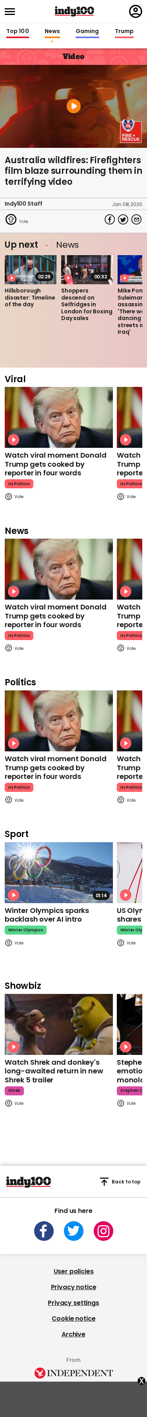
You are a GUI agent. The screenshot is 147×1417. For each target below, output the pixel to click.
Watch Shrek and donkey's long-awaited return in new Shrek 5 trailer (54, 1071)
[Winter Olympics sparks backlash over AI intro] (59, 872)
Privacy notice (73, 1287)
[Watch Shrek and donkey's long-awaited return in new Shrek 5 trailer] (59, 1024)
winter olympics (25, 930)
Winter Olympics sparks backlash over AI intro (47, 914)
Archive (73, 1334)
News (52, 31)
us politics (19, 484)
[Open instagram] (103, 1231)
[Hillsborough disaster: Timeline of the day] (30, 269)
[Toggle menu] (12, 11)
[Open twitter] (73, 1231)
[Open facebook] (44, 1231)
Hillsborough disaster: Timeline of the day (30, 297)
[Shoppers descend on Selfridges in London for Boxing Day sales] (87, 269)
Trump (124, 31)
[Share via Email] (136, 219)
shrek (14, 1090)
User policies (74, 1271)
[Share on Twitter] (123, 219)
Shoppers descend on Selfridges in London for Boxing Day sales (87, 304)
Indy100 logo (74, 11)
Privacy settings (73, 1302)
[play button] (73, 106)
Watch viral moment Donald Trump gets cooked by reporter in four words (56, 464)
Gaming (87, 31)
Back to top (126, 1181)
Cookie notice (74, 1318)
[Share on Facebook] (110, 219)
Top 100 (17, 31)
